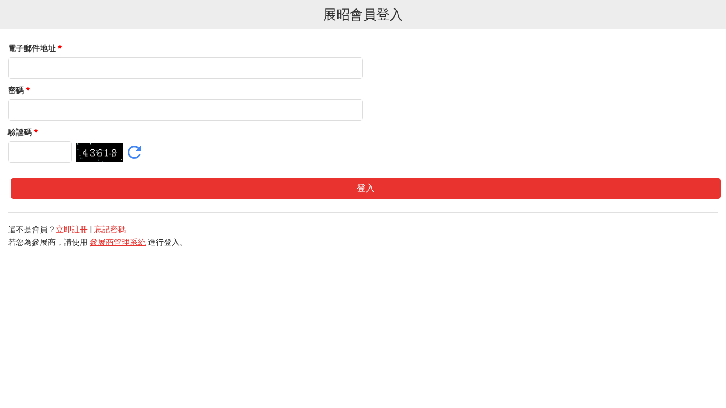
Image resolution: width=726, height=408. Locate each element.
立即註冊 (72, 229)
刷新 (134, 152)
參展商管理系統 (118, 242)
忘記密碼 (110, 229)
